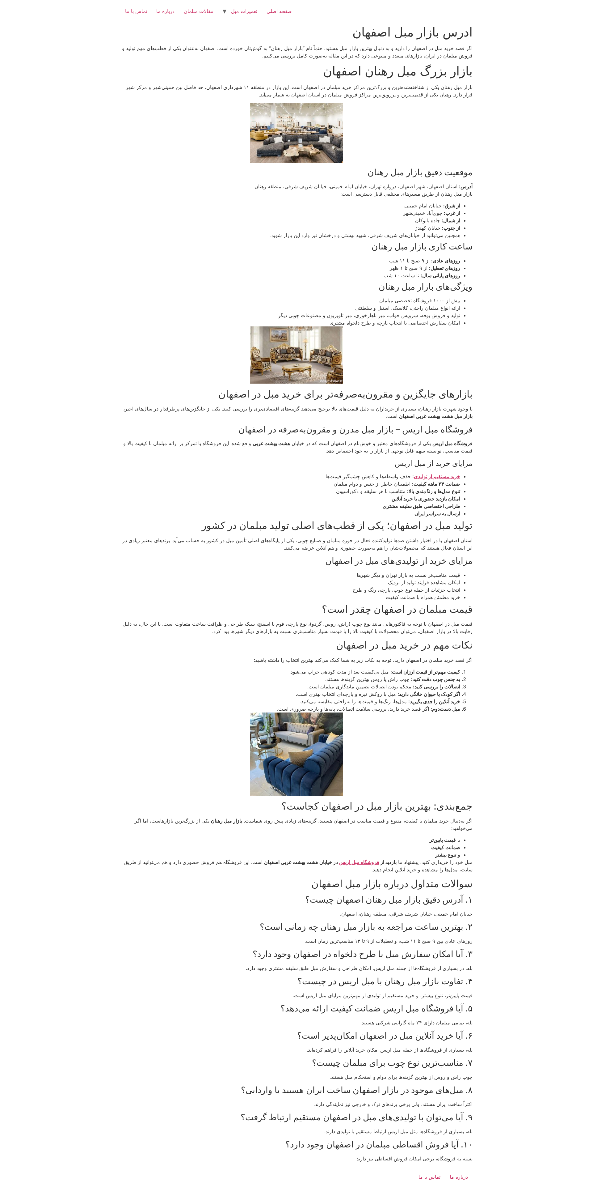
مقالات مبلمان (198, 11)
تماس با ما (136, 11)
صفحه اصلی (279, 11)
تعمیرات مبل (244, 11)
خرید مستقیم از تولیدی (437, 476)
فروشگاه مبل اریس (359, 862)
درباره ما (165, 11)
